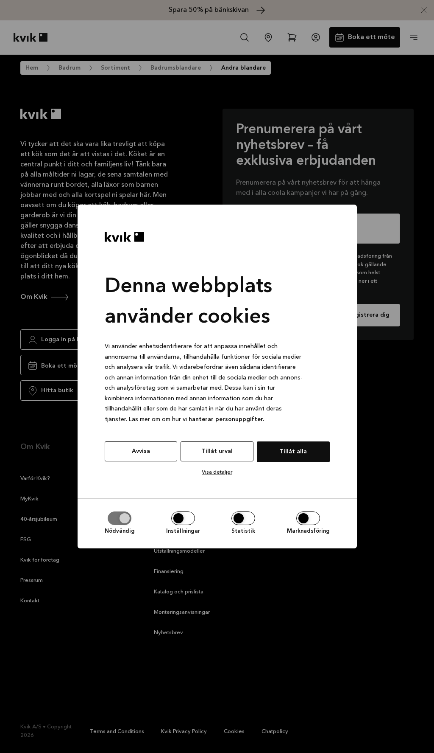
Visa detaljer (217, 472)
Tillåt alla (293, 452)
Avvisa (141, 451)
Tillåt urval (217, 451)
